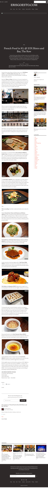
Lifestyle (36, 151)
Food (24, 44)
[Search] (47, 2)
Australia (36, 138)
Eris (24, 62)
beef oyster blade (13, 65)
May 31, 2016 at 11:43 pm (8, 409)
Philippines (36, 157)
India (35, 147)
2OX (9, 65)
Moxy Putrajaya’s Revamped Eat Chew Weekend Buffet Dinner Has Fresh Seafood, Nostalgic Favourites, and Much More (40, 98)
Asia (34, 112)
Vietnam (44, 112)
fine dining (24, 65)
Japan (35, 150)
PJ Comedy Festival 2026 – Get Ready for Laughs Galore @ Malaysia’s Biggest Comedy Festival (41, 456)
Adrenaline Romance (7, 408)
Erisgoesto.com (24, 5)
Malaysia (37, 65)
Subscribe (23, 400)
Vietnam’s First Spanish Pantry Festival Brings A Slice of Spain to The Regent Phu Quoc (40, 114)
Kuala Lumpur (33, 65)
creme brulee (18, 65)
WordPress (26, 485)
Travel (42, 112)
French (29, 65)
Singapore (36, 158)
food (27, 65)
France (36, 145)
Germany (36, 146)
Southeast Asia (39, 112)
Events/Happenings (38, 143)
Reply (2, 416)
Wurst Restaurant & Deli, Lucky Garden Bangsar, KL (40, 129)
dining (22, 65)
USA (35, 165)
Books (36, 139)
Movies (36, 153)
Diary (35, 140)
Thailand (36, 163)
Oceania (36, 156)
